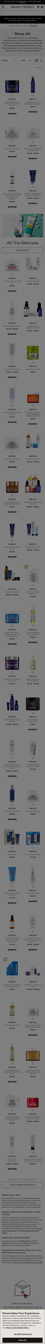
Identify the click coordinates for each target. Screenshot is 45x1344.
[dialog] (22, 1326)
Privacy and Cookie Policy (17, 1328)
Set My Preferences (23, 1334)
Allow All (22, 1340)
